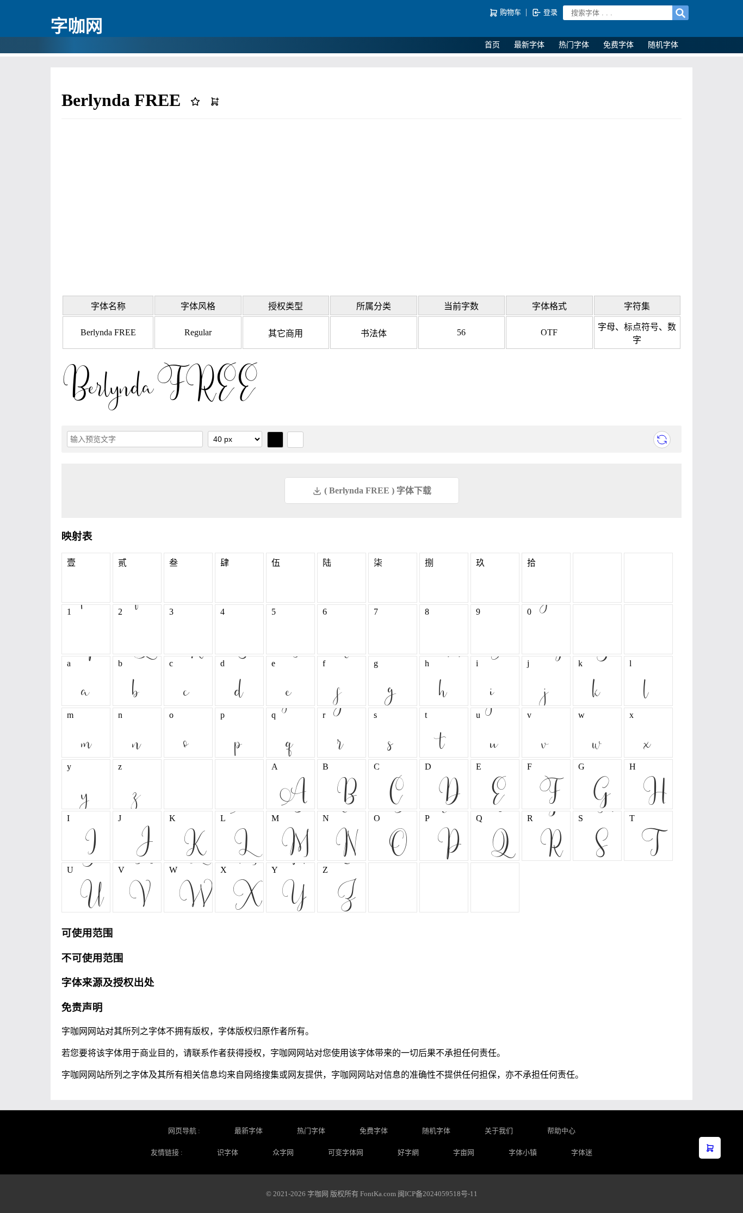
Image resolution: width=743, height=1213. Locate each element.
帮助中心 (561, 1131)
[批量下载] (215, 100)
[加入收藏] (197, 100)
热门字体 (574, 45)
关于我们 (499, 1131)
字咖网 (77, 26)
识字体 (227, 1152)
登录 (550, 12)
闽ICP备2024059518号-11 (438, 1194)
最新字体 (529, 45)
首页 (492, 45)
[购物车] (710, 1148)
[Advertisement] (371, 206)
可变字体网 (345, 1152)
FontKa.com (378, 1194)
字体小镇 (523, 1152)
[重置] (662, 439)
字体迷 (581, 1152)
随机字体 (663, 45)
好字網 (408, 1152)
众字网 (283, 1152)
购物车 (510, 12)
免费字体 (618, 45)
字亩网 (463, 1152)
